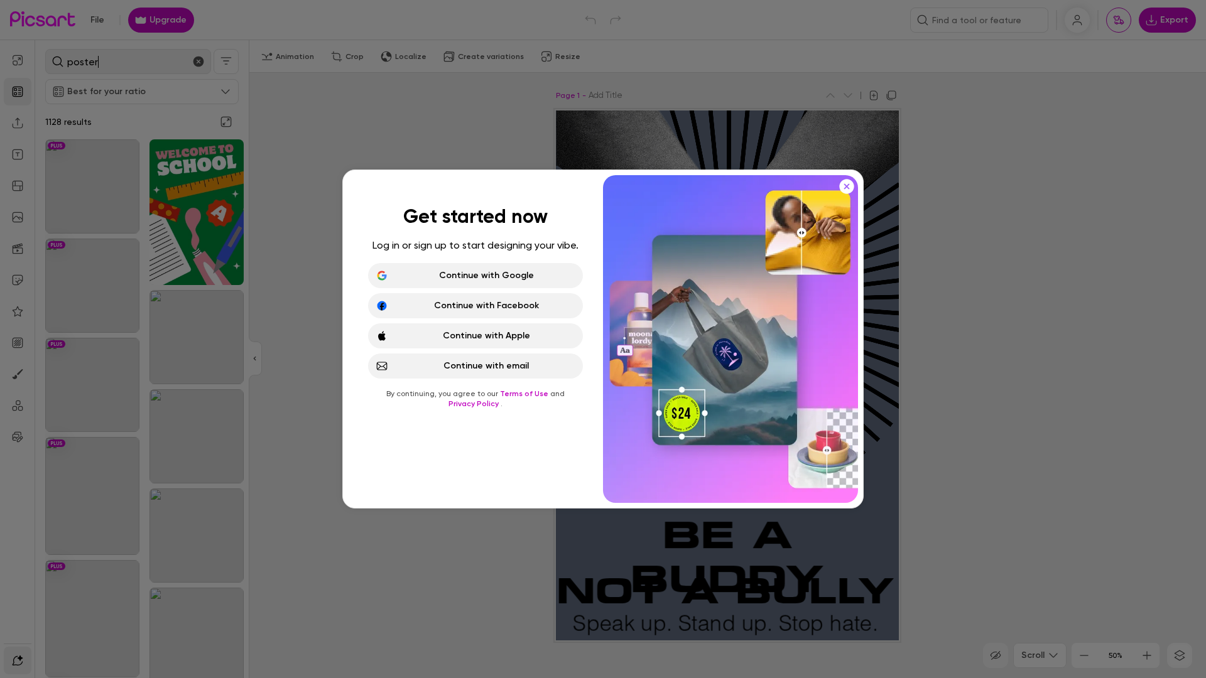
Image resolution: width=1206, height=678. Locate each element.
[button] (603, 339)
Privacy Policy (474, 403)
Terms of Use (525, 393)
